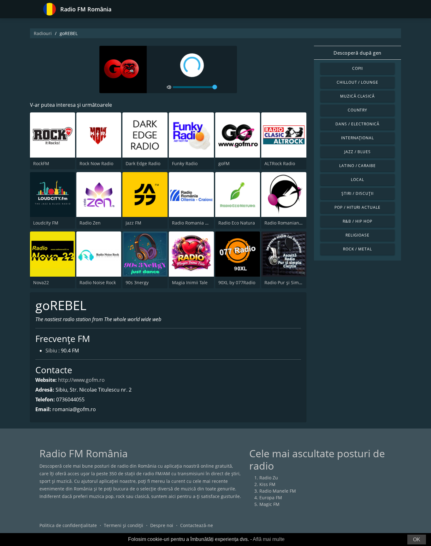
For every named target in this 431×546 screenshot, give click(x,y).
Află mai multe (269, 539)
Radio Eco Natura (236, 223)
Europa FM (270, 498)
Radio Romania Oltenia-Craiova (205, 223)
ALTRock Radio (279, 163)
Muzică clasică (357, 96)
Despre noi (161, 525)
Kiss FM (267, 484)
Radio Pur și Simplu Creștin (293, 282)
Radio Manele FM (277, 491)
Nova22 (41, 282)
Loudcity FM (45, 223)
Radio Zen (90, 223)
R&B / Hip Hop (357, 221)
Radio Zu (268, 478)
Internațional (357, 138)
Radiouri (43, 33)
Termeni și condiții (123, 525)
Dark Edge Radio (143, 163)
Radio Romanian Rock (287, 223)
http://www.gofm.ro (81, 379)
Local (357, 179)
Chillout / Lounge (357, 82)
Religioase (357, 235)
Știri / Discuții (357, 193)
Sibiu (51, 350)
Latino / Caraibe (357, 165)
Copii (357, 68)
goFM (224, 163)
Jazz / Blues (357, 151)
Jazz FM (133, 223)
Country (358, 110)
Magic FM (269, 504)
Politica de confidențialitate (68, 525)
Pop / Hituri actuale (357, 207)
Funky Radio (185, 163)
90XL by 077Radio (236, 282)
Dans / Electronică (357, 124)
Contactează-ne (196, 525)
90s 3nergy (137, 282)
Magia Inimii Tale (190, 282)
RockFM (41, 163)
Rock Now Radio (96, 163)
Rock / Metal (357, 249)
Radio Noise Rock (98, 282)
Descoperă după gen (357, 53)
